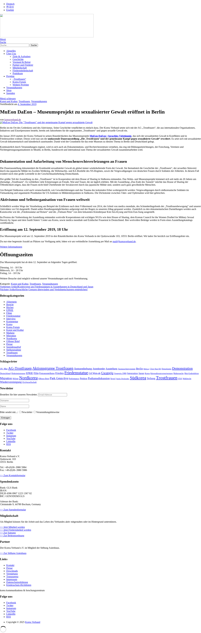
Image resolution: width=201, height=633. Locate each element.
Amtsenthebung (83, 368)
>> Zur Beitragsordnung (12, 535)
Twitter (9, 433)
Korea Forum (19, 82)
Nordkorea (11, 338)
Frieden (59, 373)
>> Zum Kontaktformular (12, 475)
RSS (8, 444)
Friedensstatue (13, 316)
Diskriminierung (18, 373)
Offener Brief (13, 341)
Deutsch (10, 4)
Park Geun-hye (59, 378)
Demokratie (166, 369)
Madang (10, 332)
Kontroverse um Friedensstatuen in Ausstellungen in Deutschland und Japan (46, 286)
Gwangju (107, 373)
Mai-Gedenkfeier (191, 373)
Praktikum (18, 73)
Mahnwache (178, 373)
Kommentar (12, 321)
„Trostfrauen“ (19, 79)
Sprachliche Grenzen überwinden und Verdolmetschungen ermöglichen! (44, 289)
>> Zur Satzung (8, 532)
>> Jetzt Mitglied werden (12, 527)
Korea (9, 324)
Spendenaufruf (13, 347)
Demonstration (182, 368)
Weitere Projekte (21, 84)
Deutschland (5, 373)
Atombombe (98, 368)
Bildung (146, 369)
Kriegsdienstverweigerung (161, 373)
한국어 (10, 6)
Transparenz (12, 576)
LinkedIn (10, 441)
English (10, 10)
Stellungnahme (13, 349)
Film (36, 373)
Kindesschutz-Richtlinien (18, 585)
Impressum (11, 579)
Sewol (113, 379)
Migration (11, 335)
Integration (132, 373)
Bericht (10, 304)
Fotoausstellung (47, 373)
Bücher (10, 307)
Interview (11, 318)
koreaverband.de (12, 119)
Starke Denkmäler (122, 379)
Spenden (10, 93)
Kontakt (10, 565)
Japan (141, 373)
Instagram (11, 435)
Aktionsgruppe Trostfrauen (52, 368)
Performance (74, 379)
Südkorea (138, 377)
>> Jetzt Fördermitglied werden (15, 530)
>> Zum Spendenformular (13, 509)
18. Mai (4, 368)
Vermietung (12, 573)
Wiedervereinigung (11, 381)
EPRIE (9, 310)
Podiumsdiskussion (99, 378)
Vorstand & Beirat (21, 62)
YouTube (10, 438)
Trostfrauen (24, 101)
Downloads (12, 571)
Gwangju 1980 (120, 373)
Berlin (139, 368)
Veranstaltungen (14, 87)
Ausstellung (111, 368)
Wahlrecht (187, 379)
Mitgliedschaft (20, 67)
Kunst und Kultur (8, 101)
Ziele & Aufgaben (21, 56)
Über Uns (11, 53)
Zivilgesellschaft (29, 382)
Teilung (151, 378)
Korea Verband (32, 622)
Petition (83, 378)
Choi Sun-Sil (155, 369)
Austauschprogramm (126, 369)
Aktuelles (11, 50)
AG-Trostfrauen (20, 368)
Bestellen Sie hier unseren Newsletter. (18, 394)
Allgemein (11, 301)
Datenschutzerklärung (17, 582)
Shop (8, 90)
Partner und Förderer (23, 65)
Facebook (11, 430)
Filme (9, 313)
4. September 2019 (27, 104)
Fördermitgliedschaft (23, 70)
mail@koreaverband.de (124, 241)
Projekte (10, 76)
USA (180, 379)
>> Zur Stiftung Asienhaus (13, 553)
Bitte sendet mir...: (9, 412)
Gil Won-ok (94, 373)
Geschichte (18, 59)
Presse (9, 344)
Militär (16, 379)
